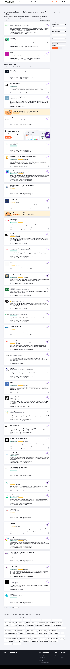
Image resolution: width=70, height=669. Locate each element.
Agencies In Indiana (18, 8)
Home (5, 8)
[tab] (6, 614)
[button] (59, 1)
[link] (31, 2)
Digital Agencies (10, 8)
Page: (13, 607)
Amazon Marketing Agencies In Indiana (29, 8)
